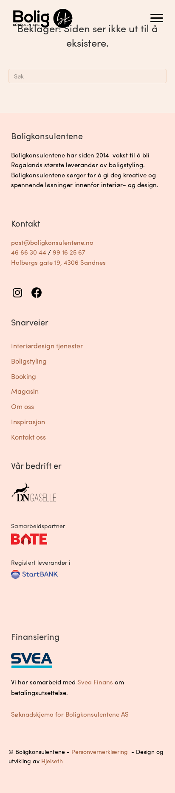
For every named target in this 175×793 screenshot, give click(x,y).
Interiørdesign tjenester (47, 345)
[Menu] (157, 18)
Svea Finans (95, 682)
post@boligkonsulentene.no (52, 242)
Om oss (22, 406)
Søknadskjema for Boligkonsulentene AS (70, 714)
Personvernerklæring (99, 752)
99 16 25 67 (69, 252)
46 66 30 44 (28, 252)
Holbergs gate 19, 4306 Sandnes (58, 262)
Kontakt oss (28, 436)
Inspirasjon (28, 421)
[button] (17, 292)
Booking (23, 376)
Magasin (25, 391)
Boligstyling (29, 360)
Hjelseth (52, 761)
